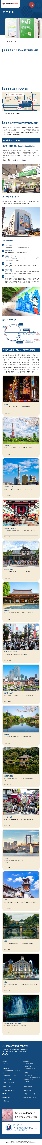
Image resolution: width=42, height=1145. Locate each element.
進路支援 (26, 1061)
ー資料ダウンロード (28, 1079)
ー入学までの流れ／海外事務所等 (31, 1077)
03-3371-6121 (9, 1051)
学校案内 (5, 1061)
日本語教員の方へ (28, 1087)
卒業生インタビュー (8, 1087)
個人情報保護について (29, 1097)
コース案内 (5, 1068)
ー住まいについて (27, 1075)
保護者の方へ (6, 1097)
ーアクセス (5, 1064)
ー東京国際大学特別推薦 (29, 1068)
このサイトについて (29, 1094)
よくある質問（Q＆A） (9, 1090)
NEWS (4, 1094)
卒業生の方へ (6, 1101)
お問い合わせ (27, 1090)
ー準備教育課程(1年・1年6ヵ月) (9, 1075)
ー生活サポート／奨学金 (8, 1082)
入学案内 (26, 1073)
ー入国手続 (26, 1082)
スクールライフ (6, 1080)
